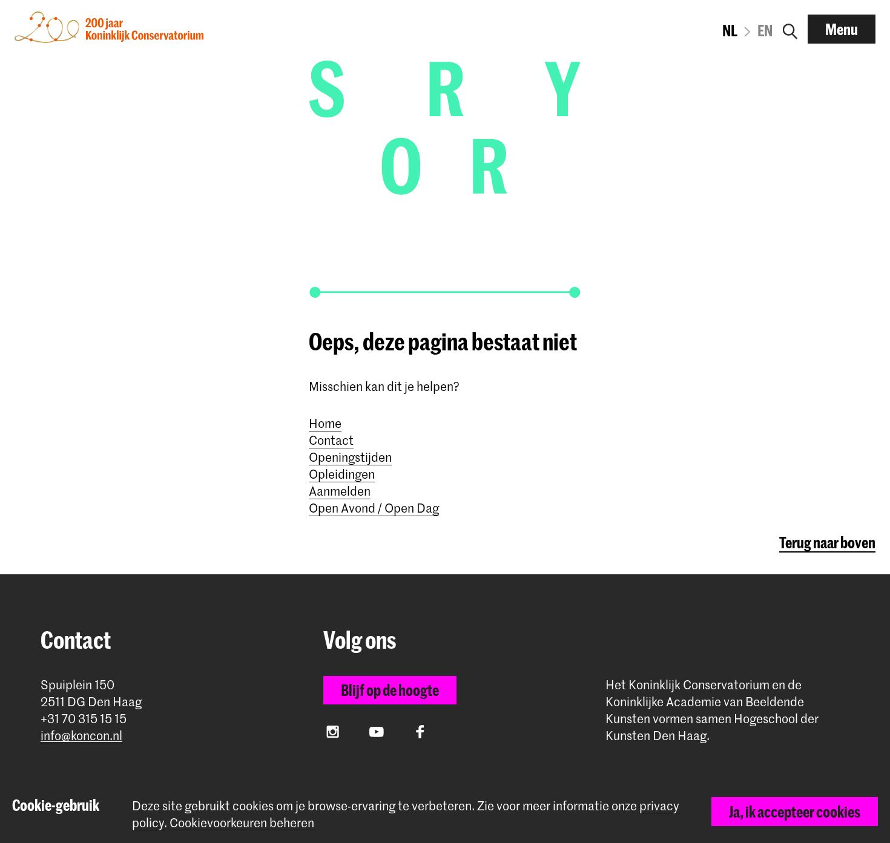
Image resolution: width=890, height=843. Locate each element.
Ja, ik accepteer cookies (794, 811)
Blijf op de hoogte (390, 690)
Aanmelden (340, 491)
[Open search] (790, 29)
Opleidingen (342, 474)
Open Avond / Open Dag (374, 508)
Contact (331, 440)
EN (765, 30)
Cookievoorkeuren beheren (242, 822)
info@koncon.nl (81, 735)
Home (325, 423)
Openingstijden (350, 457)
